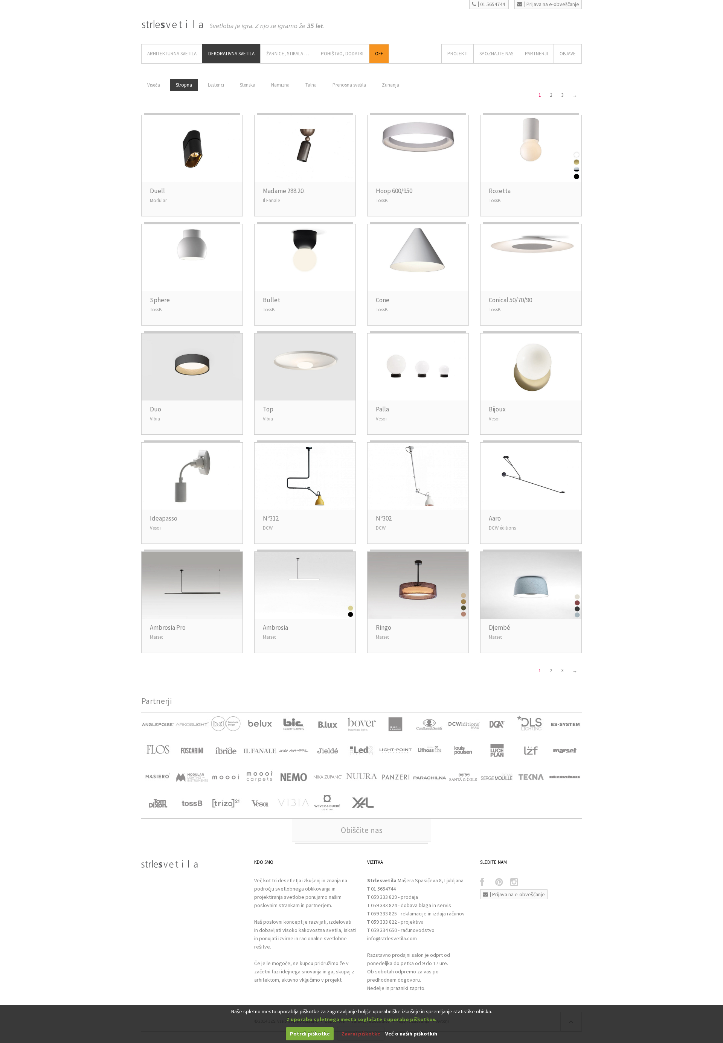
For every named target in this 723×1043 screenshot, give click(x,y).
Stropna (184, 85)
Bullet (271, 300)
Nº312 (271, 518)
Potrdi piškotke (310, 1033)
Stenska (247, 85)
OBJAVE (568, 53)
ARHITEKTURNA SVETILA (172, 53)
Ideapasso (163, 518)
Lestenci (216, 85)
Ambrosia (275, 627)
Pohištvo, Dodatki (342, 53)
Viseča (153, 85)
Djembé (499, 627)
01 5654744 (492, 4)
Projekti (457, 53)
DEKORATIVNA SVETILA (231, 53)
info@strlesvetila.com (392, 938)
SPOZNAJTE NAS (496, 53)
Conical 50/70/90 (510, 300)
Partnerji (536, 53)
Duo (155, 409)
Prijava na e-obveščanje (552, 4)
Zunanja (390, 85)
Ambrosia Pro (168, 627)
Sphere (160, 300)
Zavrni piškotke (361, 1033)
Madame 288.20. (284, 191)
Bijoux (497, 409)
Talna (311, 85)
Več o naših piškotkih (411, 1033)
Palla (382, 409)
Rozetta (500, 191)
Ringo (383, 627)
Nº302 (384, 518)
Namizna (280, 85)
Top (268, 409)
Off (379, 53)
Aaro (495, 518)
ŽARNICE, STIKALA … (287, 53)
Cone (382, 300)
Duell (157, 191)
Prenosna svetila (349, 85)
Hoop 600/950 (394, 191)
